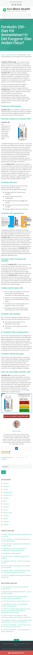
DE (23, 649)
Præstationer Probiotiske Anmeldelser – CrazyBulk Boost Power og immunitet (14, 549)
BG (5, 649)
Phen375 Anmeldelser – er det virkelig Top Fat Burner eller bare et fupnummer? (16, 626)
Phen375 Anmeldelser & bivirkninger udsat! (16, 601)
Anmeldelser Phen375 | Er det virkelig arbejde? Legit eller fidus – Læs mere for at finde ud (16, 621)
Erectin (5, 510)
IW (28, 649)
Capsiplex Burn (8, 492)
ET (15, 649)
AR (2, 649)
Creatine (5, 498)
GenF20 (5, 518)
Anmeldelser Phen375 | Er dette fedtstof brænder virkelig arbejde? (14, 605)
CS (7, 649)
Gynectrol (6, 521)
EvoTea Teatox (7, 513)
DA (10, 649)
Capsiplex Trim (8, 495)
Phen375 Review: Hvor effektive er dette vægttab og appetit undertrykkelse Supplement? (16, 616)
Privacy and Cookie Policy (16, 1)
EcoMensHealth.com (13, 644)
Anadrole (6, 486)
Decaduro (6, 504)
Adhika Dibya (9, 457)
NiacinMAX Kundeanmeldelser (12, 553)
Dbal (4, 501)
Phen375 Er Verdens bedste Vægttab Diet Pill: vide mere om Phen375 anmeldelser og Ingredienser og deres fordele (15, 610)
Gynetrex (6, 524)
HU (31, 649)
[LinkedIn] (18, 5)
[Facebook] (13, 5)
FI (17, 649)
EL (25, 649)
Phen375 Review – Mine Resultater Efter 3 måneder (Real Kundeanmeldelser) (14, 597)
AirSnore (6, 483)
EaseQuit (6, 507)
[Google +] (20, 5)
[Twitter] (15, 5)
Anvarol (5, 489)
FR (20, 649)
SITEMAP (22, 644)
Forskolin (6, 516)
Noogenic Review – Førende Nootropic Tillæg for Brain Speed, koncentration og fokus (15, 571)
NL (13, 649)
